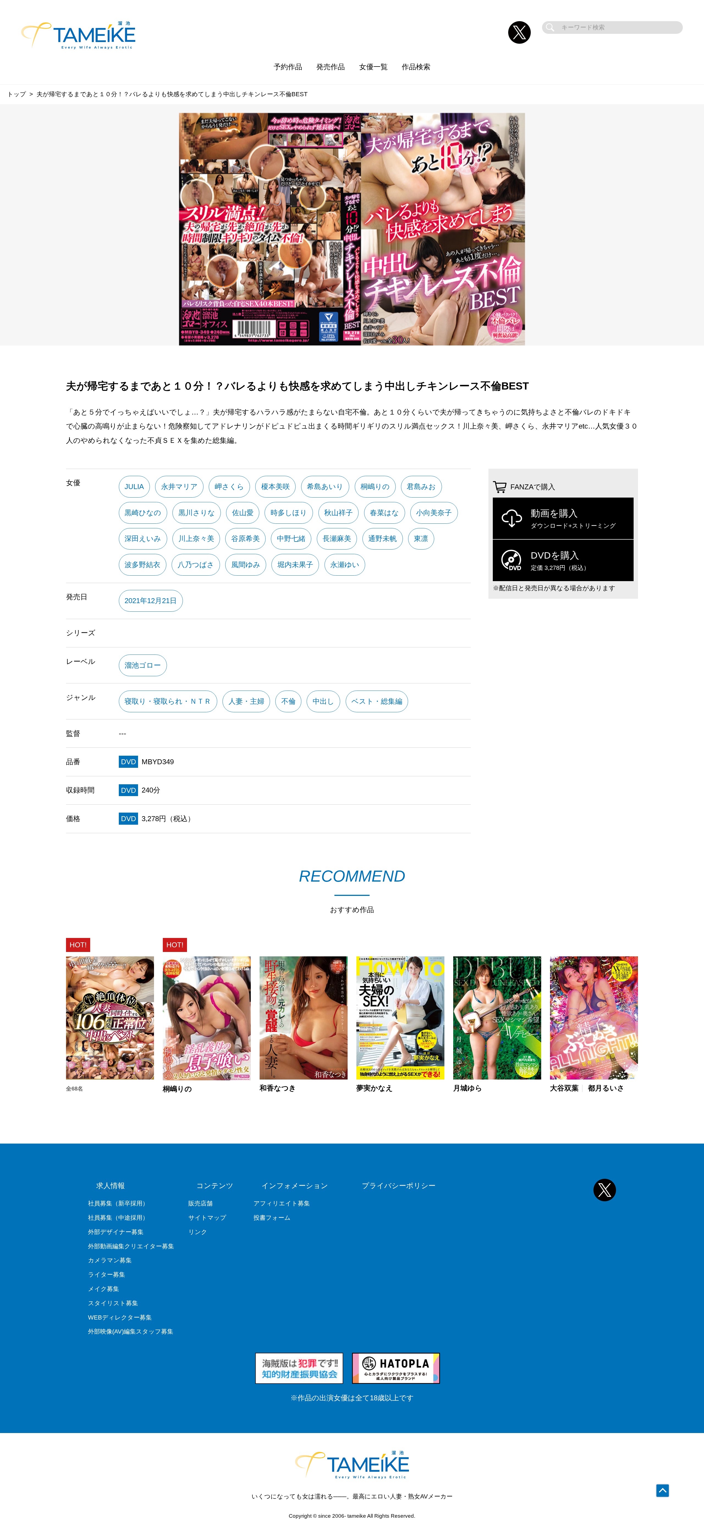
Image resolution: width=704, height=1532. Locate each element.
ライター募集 (106, 1274)
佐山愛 (243, 513)
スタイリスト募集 (113, 1303)
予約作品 (288, 67)
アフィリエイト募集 (282, 1203)
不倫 (288, 701)
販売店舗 (200, 1203)
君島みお (421, 486)
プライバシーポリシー (399, 1185)
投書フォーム (272, 1217)
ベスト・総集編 (376, 701)
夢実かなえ (374, 1088)
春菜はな (384, 513)
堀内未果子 (295, 564)
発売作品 (330, 67)
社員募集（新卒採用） (118, 1203)
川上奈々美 (196, 538)
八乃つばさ (196, 564)
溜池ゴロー (143, 665)
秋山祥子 (338, 513)
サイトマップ (207, 1217)
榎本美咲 (275, 486)
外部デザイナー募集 (116, 1232)
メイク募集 (103, 1288)
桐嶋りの (375, 486)
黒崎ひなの (143, 513)
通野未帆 (382, 538)
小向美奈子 (434, 513)
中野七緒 (291, 538)
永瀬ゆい (344, 564)
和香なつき (278, 1088)
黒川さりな (196, 513)
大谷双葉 (564, 1088)
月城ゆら (467, 1088)
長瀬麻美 (337, 538)
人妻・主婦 (246, 701)
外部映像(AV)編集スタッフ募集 (130, 1331)
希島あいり (325, 486)
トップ (16, 94)
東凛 (421, 538)
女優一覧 (373, 67)
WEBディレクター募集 (120, 1317)
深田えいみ (143, 538)
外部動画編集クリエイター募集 (131, 1246)
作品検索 (416, 67)
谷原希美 (245, 538)
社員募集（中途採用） (118, 1217)
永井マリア (179, 486)
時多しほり (289, 513)
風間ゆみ (245, 564)
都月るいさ (606, 1088)
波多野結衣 (142, 564)
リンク (197, 1232)
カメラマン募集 (110, 1260)
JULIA (134, 486)
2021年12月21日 (151, 600)
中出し (323, 701)
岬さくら (229, 486)
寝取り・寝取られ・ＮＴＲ (168, 701)
